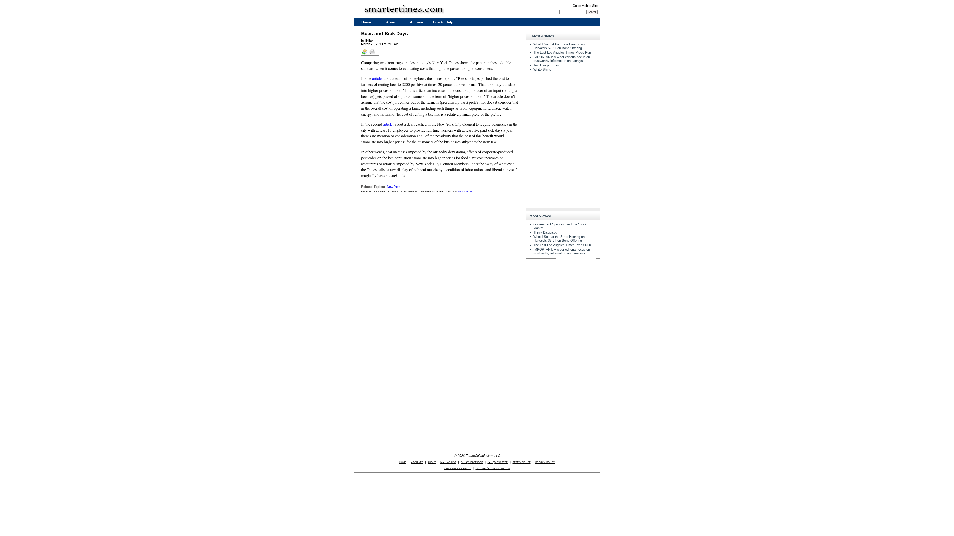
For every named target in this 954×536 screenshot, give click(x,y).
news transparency (457, 468)
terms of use (522, 462)
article (377, 78)
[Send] (365, 54)
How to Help (443, 22)
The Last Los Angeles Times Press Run (562, 52)
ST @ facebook (472, 462)
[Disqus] (439, 260)
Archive (416, 22)
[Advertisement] (563, 110)
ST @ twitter (498, 462)
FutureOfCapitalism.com (493, 468)
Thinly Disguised (545, 232)
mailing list (466, 191)
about (432, 462)
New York (393, 187)
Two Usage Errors (546, 65)
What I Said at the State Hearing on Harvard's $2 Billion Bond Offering (559, 46)
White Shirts (542, 69)
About (391, 22)
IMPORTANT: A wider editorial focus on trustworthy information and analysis (561, 59)
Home (366, 22)
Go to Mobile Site (585, 6)
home (402, 462)
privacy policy (545, 462)
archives (417, 462)
